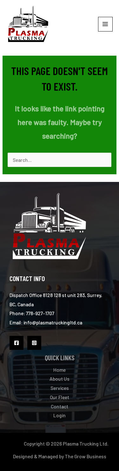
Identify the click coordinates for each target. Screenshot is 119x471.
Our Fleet (59, 397)
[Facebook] (16, 343)
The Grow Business (85, 456)
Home (59, 370)
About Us (59, 379)
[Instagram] (34, 343)
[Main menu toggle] (105, 24)
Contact (59, 406)
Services (59, 388)
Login (59, 415)
